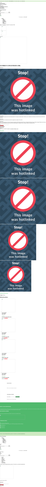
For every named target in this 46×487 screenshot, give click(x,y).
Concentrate (4, 24)
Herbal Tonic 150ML (5, 357)
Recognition (4, 21)
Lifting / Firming (3, 335)
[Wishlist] (23, 14)
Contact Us (4, 23)
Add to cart (1, 125)
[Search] (9, 12)
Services (4, 440)
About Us (4, 439)
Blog (3, 22)
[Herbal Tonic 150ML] (8, 352)
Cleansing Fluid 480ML (5, 377)
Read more (5, 358)
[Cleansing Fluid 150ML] (8, 331)
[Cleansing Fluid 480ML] (8, 372)
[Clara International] (3, 9)
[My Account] (0, 13)
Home (3, 18)
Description (2, 130)
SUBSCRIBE (17, 396)
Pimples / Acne (16, 128)
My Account (3, 462)
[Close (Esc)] (0, 485)
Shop (3, 19)
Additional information (4, 293)
